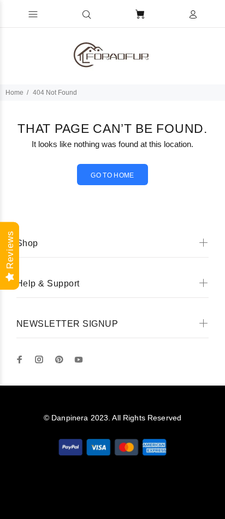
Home (14, 92)
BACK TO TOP (112, 495)
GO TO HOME (112, 175)
